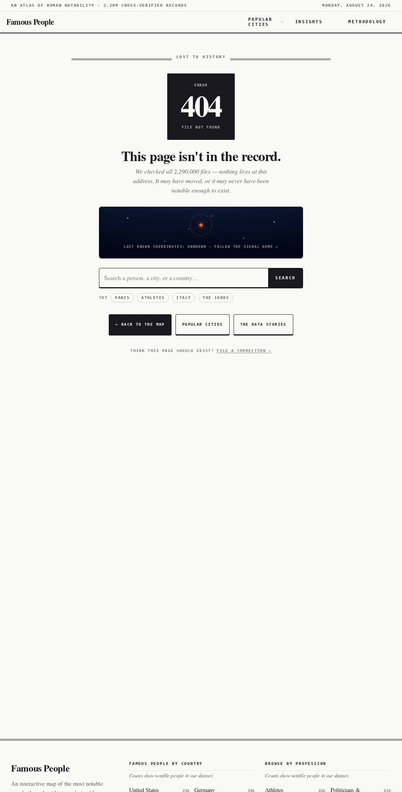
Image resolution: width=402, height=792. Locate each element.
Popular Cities (260, 22)
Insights (309, 21)
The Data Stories (263, 324)
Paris (122, 297)
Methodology (367, 21)
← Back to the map (140, 324)
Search (285, 277)
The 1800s (216, 297)
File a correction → (244, 350)
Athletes (152, 297)
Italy (183, 297)
